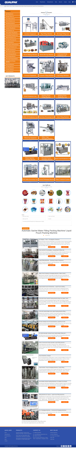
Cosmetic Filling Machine (10, 28)
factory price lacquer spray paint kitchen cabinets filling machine (34, 421)
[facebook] (64, 446)
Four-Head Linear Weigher (55, 435)
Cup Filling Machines (10, 66)
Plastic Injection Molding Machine (12, 44)
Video (6, 437)
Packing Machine (8, 435)
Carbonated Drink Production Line (12, 25)
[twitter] (66, 446)
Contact (6, 440)
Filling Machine (7, 434)
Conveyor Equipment (54, 434)
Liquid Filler (52, 439)
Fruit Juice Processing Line (11, 39)
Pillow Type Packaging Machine (12, 58)
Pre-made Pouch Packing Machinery (10, 61)
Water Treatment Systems (10, 51)
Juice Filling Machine (10, 42)
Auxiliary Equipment (9, 71)
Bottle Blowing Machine (10, 23)
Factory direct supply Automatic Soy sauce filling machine (34, 422)
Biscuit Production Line (10, 21)
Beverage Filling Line (10, 16)
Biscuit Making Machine (10, 18)
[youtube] (61, 446)
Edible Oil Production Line (11, 37)
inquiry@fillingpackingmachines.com (40, 434)
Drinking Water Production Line (12, 35)
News (13, 6)
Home (11, 6)
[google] (68, 446)
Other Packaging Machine (11, 56)
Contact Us (65, 247)
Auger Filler (52, 437)
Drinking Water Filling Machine (11, 32)
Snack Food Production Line (11, 46)
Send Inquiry (51, 247)
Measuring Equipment (10, 64)
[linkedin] (70, 446)
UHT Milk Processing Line (11, 49)
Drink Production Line (10, 30)
